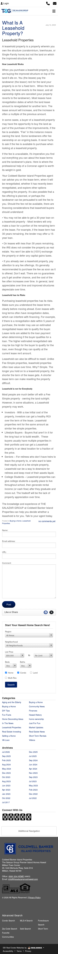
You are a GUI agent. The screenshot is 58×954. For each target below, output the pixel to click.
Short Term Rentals (37, 735)
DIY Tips (6, 710)
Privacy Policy (34, 897)
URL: (4, 552)
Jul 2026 (6, 751)
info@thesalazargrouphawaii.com (23, 879)
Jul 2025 (33, 756)
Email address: (8, 541)
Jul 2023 (33, 781)
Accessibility (8, 951)
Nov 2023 (33, 772)
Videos (32, 740)
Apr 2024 (33, 768)
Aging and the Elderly (11, 702)
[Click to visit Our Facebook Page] (5, 818)
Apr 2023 (6, 789)
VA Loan (6, 740)
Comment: (6, 563)
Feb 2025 (6, 760)
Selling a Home (9, 735)
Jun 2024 (33, 764)
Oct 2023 (6, 777)
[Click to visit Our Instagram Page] (11, 818)
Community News (37, 706)
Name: (5, 530)
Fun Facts (6, 714)
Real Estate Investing (11, 731)
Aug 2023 (6, 781)
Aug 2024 (6, 764)
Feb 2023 (33, 789)
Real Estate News (37, 731)
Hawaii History (35, 714)
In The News (7, 723)
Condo (23, 672)
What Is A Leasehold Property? (13, 28)
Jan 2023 (6, 793)
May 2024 (6, 768)
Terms (19, 951)
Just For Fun (34, 723)
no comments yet (46, 521)
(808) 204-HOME (16, 876)
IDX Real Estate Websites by (15, 947)
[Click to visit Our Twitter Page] (17, 818)
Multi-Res (12, 677)
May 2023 (33, 785)
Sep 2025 (6, 756)
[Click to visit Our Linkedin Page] (29, 818)
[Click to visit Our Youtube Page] (23, 818)
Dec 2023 (6, 772)
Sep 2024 (33, 760)
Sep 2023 (33, 777)
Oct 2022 (6, 798)
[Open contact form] (54, 3)
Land (35, 672)
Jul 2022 (33, 798)
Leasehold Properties (11, 727)
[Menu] (54, 11)
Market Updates (36, 727)
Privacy (28, 951)
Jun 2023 (6, 785)
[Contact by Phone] (48, 3)
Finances (33, 710)
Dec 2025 (33, 751)
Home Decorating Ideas (12, 719)
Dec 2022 (33, 793)
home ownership (36, 719)
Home (10, 672)
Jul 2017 (6, 802)
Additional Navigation (29, 831)
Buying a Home (16, 521)
